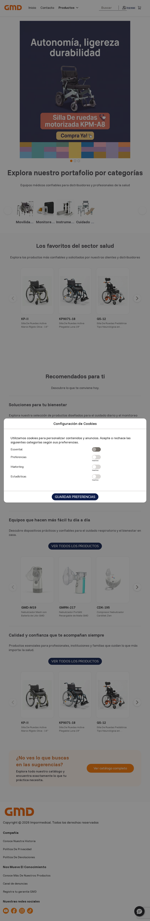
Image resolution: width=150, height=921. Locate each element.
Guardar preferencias (75, 497)
